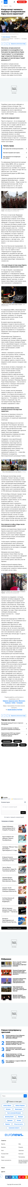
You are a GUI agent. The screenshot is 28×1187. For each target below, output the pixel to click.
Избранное (6, 959)
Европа (23, 745)
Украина (7, 1124)
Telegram (5, 701)
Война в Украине (20, 1105)
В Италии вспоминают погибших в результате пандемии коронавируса (10, 728)
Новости (6, 6)
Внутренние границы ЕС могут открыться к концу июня (12, 723)
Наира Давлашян (6, 36)
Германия (9, 1120)
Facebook (8, 702)
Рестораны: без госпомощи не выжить (13, 148)
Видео (3, 1157)
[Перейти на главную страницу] (5, 2)
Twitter (13, 702)
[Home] (1, 6)
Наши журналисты (6, 1160)
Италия (19, 1120)
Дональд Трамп (9, 1116)
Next (2, 1150)
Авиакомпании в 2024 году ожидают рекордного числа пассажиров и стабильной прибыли (10, 734)
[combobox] (14, 1095)
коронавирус (6, 741)
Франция (20, 1116)
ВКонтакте (22, 701)
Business (3, 1147)
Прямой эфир (22, 1)
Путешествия (4, 1153)
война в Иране (7, 1105)
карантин (17, 741)
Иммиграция (18, 1109)
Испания (8, 1109)
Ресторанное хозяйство (9, 745)
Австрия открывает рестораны (11, 152)
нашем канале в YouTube (15, 709)
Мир (10, 6)
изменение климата (14, 1127)
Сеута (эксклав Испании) (14, 1113)
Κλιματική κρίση (18, 1124)
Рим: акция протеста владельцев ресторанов (11, 157)
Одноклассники (13, 701)
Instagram (20, 702)
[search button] (25, 1095)
